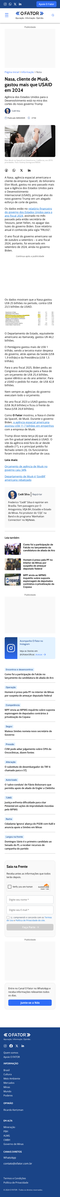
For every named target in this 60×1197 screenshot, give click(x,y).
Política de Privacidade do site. (30, 920)
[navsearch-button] (53, 16)
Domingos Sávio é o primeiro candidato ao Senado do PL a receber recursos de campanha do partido (28, 845)
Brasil (6, 1070)
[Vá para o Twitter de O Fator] (17, 1046)
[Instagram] (5, 4)
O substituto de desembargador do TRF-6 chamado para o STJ (27, 768)
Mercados (8, 1082)
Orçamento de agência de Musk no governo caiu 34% (26, 468)
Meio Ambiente (11, 1078)
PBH (5, 1131)
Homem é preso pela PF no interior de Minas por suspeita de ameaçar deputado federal (29, 693)
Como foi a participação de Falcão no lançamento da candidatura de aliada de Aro (29, 676)
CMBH (6, 1140)
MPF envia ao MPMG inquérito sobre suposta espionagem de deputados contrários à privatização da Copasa (30, 713)
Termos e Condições (14, 1178)
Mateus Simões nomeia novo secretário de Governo (28, 733)
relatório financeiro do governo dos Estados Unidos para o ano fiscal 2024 (28, 212)
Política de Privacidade (15, 1182)
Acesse (39, 654)
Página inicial (12, 72)
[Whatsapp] (10, 4)
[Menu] (6, 15)
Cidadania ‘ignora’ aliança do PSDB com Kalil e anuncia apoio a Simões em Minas (30, 825)
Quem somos (10, 1052)
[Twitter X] (15, 4)
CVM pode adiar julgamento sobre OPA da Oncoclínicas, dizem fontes (28, 750)
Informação (27, 72)
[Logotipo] (29, 15)
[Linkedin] (20, 4)
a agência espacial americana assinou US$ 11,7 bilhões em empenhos (29, 424)
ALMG (6, 1135)
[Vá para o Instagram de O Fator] (5, 1046)
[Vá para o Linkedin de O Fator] (22, 1046)
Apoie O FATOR (11, 1057)
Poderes (8, 1095)
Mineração (9, 1127)
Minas (6, 1087)
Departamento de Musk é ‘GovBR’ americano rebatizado (25, 478)
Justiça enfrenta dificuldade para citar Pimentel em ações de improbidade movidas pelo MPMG (29, 806)
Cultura (7, 1074)
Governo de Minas (13, 1144)
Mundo (7, 1091)
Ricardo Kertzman (13, 1110)
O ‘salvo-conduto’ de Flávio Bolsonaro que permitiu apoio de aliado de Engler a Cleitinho (30, 786)
